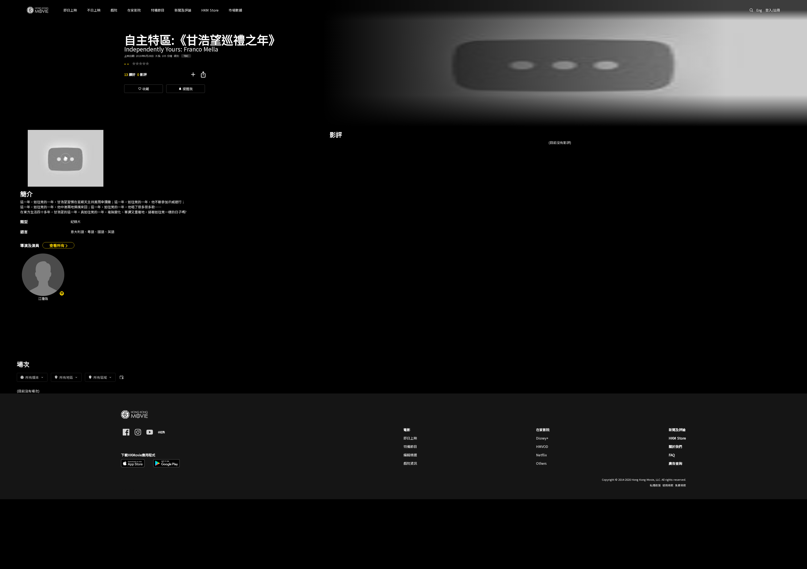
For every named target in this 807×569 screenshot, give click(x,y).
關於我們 (675, 446)
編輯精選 (410, 454)
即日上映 (410, 438)
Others (541, 463)
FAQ (672, 454)
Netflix (541, 454)
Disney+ (542, 438)
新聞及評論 (677, 429)
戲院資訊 (410, 463)
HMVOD (542, 446)
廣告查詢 (675, 463)
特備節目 (410, 446)
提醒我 (185, 88)
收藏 (143, 88)
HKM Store (677, 438)
